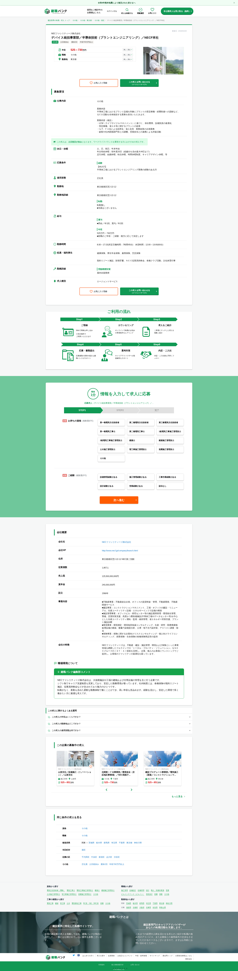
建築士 (97, 890)
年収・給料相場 (141, 956)
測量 (161, 894)
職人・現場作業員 (157, 890)
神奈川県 (138, 843)
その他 (74, 20)
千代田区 (85, 857)
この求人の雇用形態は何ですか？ (66, 730)
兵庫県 (148, 907)
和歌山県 (162, 907)
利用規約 (101, 964)
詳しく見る (127, 49)
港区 (84, 850)
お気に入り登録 (100, 83)
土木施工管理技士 (53, 894)
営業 (167, 890)
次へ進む (119, 500)
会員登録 (111, 956)
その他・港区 (99, 20)
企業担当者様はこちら (183, 956)
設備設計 (132, 890)
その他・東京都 (86, 20)
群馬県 (106, 843)
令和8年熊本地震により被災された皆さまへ (117, 3)
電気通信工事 (77, 903)
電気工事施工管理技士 (85, 890)
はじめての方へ (88, 956)
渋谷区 (117, 857)
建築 (56, 903)
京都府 (135, 907)
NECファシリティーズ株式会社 (116, 542)
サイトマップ (155, 956)
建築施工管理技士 (108, 890)
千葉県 (122, 843)
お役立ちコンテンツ (124, 956)
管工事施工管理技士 (69, 894)
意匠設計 (149, 894)
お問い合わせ (135, 964)
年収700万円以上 (116, 864)
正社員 (84, 864)
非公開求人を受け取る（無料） (177, 11)
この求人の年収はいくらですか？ (66, 717)
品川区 (109, 857)
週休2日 (104, 864)
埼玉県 (114, 843)
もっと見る (177, 796)
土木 (68, 903)
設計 (147, 890)
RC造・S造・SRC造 (91, 903)
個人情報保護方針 (117, 964)
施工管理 (124, 890)
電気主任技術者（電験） (56, 890)
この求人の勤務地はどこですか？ (66, 723)
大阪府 (141, 907)
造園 (156, 894)
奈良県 (155, 907)
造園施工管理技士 (84, 894)
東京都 (129, 843)
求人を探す (101, 956)
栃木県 (99, 843)
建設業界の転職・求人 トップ (59, 20)
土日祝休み (94, 864)
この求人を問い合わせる (139, 83)
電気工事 (50, 903)
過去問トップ (167, 956)
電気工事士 (71, 890)
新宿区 (102, 857)
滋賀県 (128, 907)
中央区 (94, 857)
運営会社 (188, 959)
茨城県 (91, 843)
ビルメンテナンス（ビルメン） (132, 894)
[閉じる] (234, 2)
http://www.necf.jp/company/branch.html (120, 550)
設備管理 (141, 890)
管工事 (62, 903)
